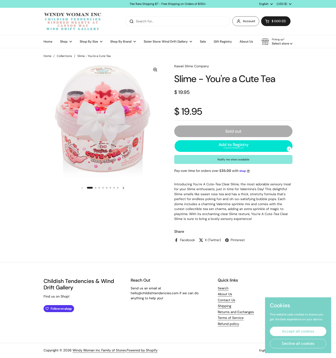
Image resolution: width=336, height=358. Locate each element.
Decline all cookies (298, 343)
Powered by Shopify (142, 350)
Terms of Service (231, 318)
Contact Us (226, 300)
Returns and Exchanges (236, 312)
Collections (64, 56)
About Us (225, 294)
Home (47, 56)
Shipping (224, 306)
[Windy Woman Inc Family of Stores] (73, 21)
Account (249, 21)
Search (223, 288)
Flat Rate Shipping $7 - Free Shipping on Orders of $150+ (168, 4)
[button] (275, 21)
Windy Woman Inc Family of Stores (99, 350)
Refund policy (228, 324)
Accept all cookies (298, 331)
